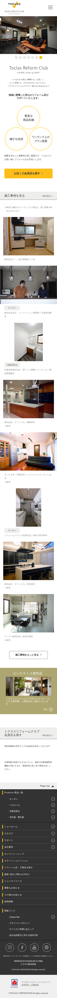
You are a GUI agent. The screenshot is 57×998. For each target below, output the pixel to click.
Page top (45, 786)
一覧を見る (46, 196)
